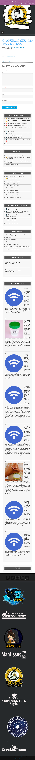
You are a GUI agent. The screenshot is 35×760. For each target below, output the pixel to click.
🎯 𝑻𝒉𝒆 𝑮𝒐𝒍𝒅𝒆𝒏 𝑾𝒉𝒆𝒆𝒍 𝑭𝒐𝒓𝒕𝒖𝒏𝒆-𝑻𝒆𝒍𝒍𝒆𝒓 (15, 125)
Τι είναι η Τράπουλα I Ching (13, 188)
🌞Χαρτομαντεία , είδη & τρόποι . (14, 179)
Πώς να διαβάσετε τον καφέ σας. (14, 155)
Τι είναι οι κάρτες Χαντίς (12, 190)
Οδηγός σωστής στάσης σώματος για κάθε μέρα (27, 358)
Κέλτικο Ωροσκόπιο (11, 221)
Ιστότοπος (4, 100)
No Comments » (11, 56)
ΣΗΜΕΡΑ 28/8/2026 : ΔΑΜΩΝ (12, 262)
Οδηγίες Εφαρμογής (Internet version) (15, 235)
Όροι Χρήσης (9, 237)
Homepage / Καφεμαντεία (12, 244)
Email (3, 94)
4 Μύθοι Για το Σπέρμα (27, 322)
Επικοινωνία (9, 242)
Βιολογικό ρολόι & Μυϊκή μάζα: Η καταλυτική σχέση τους (27, 430)
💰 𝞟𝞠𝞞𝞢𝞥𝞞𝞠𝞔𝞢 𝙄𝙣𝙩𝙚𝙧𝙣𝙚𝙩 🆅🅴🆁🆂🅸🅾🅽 (18, 121)
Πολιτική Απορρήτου (11, 239)
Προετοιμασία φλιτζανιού (12, 164)
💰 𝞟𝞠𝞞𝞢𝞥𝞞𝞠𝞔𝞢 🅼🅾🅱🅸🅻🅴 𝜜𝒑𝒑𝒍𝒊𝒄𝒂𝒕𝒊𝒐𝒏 (17, 118)
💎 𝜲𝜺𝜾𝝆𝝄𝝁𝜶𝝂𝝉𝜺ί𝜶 (10, 131)
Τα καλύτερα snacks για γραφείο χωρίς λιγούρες (27, 536)
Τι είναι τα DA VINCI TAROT (12, 185)
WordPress (17, 758)
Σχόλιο (3, 72)
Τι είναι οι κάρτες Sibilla (12, 195)
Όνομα (3, 88)
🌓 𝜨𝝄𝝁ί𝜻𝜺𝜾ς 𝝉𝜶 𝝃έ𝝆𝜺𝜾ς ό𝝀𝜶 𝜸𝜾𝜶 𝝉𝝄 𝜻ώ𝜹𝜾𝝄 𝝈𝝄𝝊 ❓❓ (18, 140)
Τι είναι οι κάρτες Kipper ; (12, 192)
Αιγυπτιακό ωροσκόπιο (12, 223)
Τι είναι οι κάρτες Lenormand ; (13, 197)
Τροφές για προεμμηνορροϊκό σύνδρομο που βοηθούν (27, 292)
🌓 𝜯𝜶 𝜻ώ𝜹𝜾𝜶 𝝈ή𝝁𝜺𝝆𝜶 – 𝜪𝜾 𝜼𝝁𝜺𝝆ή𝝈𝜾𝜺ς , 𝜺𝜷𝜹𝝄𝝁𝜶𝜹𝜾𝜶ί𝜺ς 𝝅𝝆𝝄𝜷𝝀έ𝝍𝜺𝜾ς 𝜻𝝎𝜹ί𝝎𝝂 (18, 134)
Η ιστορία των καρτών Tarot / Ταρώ (15, 176)
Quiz (7, 143)
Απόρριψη (31, 3)
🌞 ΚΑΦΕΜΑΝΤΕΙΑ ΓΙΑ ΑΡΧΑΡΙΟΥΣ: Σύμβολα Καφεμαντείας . (18, 158)
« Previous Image (6, 61)
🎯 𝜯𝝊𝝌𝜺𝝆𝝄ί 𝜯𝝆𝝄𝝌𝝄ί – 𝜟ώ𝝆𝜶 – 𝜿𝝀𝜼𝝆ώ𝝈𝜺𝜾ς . (17, 123)
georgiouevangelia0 (18, 47)
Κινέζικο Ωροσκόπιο (11, 218)
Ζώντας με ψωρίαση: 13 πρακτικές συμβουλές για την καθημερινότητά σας (27, 467)
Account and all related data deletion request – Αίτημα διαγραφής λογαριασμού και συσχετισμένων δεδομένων (18, 248)
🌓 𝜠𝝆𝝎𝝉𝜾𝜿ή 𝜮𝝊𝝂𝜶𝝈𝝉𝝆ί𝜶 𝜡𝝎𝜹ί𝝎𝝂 (14, 137)
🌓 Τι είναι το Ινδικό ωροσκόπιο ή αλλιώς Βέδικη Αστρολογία (18, 215)
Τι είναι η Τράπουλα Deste (12, 183)
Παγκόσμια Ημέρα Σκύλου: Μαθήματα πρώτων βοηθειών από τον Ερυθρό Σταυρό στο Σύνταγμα (27, 393)
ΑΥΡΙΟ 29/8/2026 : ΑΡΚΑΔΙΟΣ (13, 270)
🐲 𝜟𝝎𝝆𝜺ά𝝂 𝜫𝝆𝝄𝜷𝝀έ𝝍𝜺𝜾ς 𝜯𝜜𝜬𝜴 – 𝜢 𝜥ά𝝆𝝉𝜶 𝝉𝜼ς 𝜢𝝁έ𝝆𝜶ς (18, 128)
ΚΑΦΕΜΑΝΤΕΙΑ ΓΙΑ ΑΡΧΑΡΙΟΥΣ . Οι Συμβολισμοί (18, 161)
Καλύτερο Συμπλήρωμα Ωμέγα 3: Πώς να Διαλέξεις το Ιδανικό (27, 505)
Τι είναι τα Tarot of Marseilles (13, 181)
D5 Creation (23, 757)
